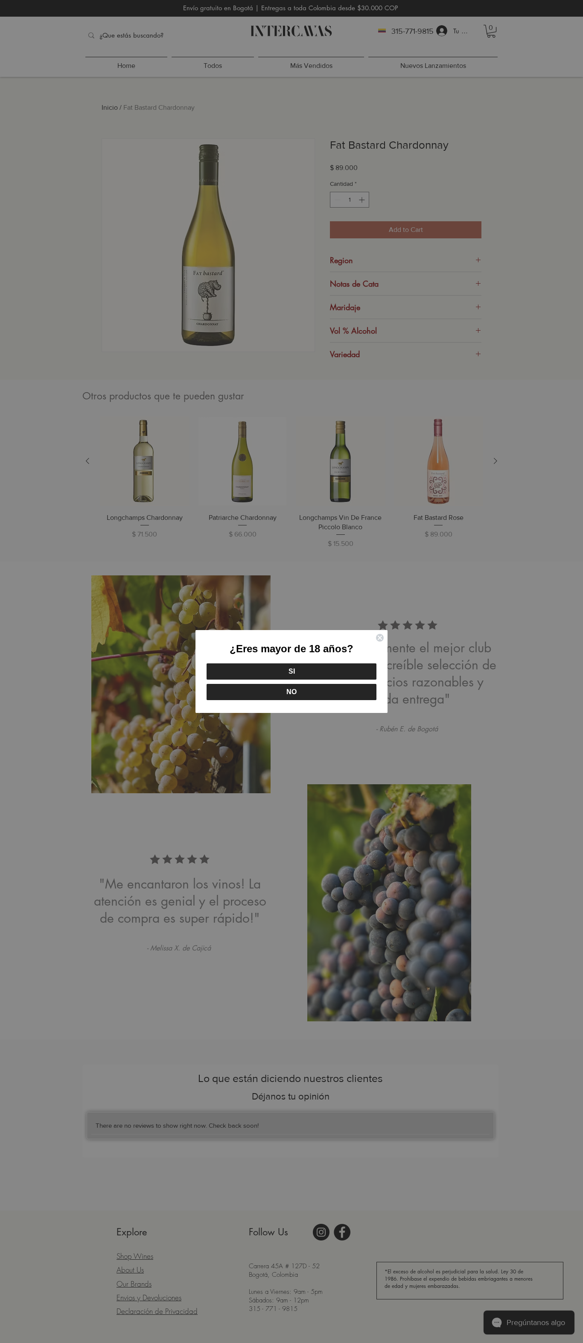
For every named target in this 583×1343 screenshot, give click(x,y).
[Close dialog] (380, 637)
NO (291, 691)
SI (292, 671)
